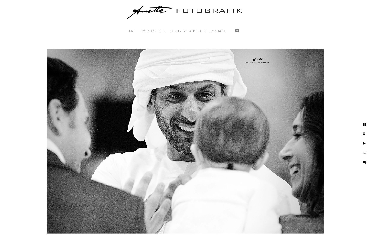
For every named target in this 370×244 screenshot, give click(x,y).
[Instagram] (236, 30)
